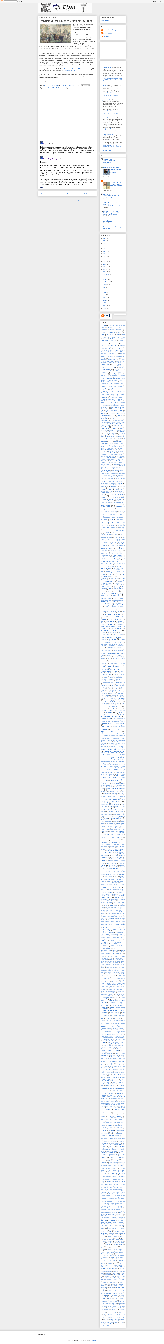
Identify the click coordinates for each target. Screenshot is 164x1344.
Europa (117, 635)
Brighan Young (111, 445)
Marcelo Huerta (107, 33)
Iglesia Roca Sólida (107, 786)
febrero (105, 300)
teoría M (116, 1271)
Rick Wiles (116, 1159)
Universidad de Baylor (119, 1301)
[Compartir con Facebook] (87, 85)
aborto (103, 325)
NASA (120, 935)
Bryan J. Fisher (105, 446)
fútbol (121, 671)
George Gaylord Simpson (107, 680)
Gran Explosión (119, 687)
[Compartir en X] (85, 85)
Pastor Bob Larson (106, 1031)
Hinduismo (121, 698)
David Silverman (115, 542)
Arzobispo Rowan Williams (115, 400)
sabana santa (116, 1165)
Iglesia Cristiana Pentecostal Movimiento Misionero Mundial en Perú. (113, 745)
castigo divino (110, 480)
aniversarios (116, 358)
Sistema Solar (109, 1242)
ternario (108, 1273)
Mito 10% (105, 905)
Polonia (116, 1124)
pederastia (105, 1113)
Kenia (102, 839)
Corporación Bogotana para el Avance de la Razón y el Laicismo (113, 522)
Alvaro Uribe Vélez (119, 348)
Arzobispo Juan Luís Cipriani (115, 393)
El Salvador (105, 603)
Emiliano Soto (104, 608)
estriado (114, 634)
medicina (109, 891)
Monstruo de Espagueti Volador (112, 927)
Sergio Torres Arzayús (114, 1234)
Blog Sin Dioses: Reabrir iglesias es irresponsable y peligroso (111, 146)
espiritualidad (120, 624)
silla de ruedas (119, 1239)
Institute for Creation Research (108, 796)
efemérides (48, 88)
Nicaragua (116, 948)
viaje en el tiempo (111, 1315)
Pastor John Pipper (108, 1063)
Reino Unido (118, 1144)
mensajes (114, 894)
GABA (102, 672)
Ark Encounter (117, 372)
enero (105, 302)
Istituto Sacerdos (108, 809)
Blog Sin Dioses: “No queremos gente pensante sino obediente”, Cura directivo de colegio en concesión (113, 94)
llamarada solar (115, 870)
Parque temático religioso (119, 1023)
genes (116, 676)
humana (120, 708)
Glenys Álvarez (105, 685)
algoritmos (103, 348)
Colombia (105, 506)
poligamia (103, 1124)
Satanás (118, 1227)
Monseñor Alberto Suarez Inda (109, 908)
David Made (120, 540)
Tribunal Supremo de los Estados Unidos (113, 1293)
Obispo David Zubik (114, 962)
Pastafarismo (104, 1026)
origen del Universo (111, 1000)
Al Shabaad (113, 337)
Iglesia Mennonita (114, 766)
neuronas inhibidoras (116, 945)
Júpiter (111, 836)
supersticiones (113, 1262)
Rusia (120, 1164)
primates (120, 1128)
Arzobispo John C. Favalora (116, 389)
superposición (104, 1262)
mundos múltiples (105, 934)
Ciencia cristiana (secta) (116, 496)
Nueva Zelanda (105, 953)
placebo (103, 1121)
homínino (112, 703)
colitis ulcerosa (116, 504)
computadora (114, 511)
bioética (114, 440)
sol (101, 1250)
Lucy (114, 871)
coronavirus (104, 520)
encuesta (113, 609)
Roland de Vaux (112, 1163)
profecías (111, 1130)
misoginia (122, 904)
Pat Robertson (107, 1109)
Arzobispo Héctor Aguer (107, 388)
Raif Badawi (110, 1140)
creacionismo (108, 529)
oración (105, 999)
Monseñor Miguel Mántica (107, 921)
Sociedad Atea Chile (112, 1246)
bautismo (114, 433)
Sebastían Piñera (118, 1230)
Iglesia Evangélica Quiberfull (112, 759)
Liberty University (119, 852)
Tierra (121, 1282)
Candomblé (103, 454)
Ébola (109, 591)
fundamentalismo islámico (109, 671)
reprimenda (115, 1149)
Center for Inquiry (105, 484)
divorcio (117, 583)
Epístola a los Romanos (116, 619)
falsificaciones (106, 652)
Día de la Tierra (105, 552)
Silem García (111, 1239)
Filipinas (103, 656)
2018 (105, 251)
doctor (123, 583)
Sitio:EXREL (122, 1242)
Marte (109, 881)
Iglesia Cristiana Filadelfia (114, 743)
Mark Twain (120, 879)
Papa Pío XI (108, 1020)
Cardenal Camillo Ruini (107, 459)
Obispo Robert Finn (106, 986)
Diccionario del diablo (120, 565)
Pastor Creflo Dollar (120, 1036)
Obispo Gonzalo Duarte (109, 966)
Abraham (112, 325)
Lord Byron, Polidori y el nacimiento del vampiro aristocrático (116, 184)
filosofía (109, 656)
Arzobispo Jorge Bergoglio (107, 391)
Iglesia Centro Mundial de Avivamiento (113, 734)
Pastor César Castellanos (114, 1034)
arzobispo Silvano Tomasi (109, 402)
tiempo (104, 1282)
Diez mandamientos (108, 566)
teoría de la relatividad (113, 1270)
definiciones (105, 543)
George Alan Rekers (106, 679)
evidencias (103, 639)
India (123, 791)
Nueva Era (120, 951)
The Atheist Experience (110, 211)
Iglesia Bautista (120, 723)
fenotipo (108, 655)
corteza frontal (119, 524)
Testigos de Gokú (107, 1274)
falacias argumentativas (119, 650)
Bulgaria (120, 446)
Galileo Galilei (107, 674)
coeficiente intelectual (118, 502)
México (117, 897)
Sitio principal (105, 20)
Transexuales (104, 1287)
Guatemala (104, 692)
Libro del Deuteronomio (111, 866)
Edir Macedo (112, 593)
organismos (120, 999)
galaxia (107, 672)
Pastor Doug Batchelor (113, 1042)
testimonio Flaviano (109, 1276)
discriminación (108, 581)
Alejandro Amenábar (107, 342)
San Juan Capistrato (108, 1219)
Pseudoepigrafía (118, 1133)
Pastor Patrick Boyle (117, 1080)
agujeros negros (105, 337)
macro (121, 873)
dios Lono (120, 572)
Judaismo (122, 831)
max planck (120, 889)
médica (102, 890)
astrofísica (119, 415)
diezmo (119, 566)
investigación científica (117, 803)
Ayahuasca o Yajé (120, 430)
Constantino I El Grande (119, 516)
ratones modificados (115, 1143)
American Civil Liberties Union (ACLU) (111, 351)
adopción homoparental (113, 331)
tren (104, 1290)
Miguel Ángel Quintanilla (106, 902)
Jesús (106, 818)
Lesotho (109, 849)
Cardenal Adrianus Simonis (116, 454)
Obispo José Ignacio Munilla (112, 973)
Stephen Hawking (106, 1254)
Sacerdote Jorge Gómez (110, 1182)
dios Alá (117, 569)
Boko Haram (104, 443)
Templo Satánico (117, 1265)
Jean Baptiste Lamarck (106, 814)
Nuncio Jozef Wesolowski (107, 955)
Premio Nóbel (119, 1127)
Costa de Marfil (121, 525)
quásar (120, 1136)
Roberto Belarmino (113, 1162)
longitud (123, 870)
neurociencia (104, 942)
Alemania (114, 343)
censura (119, 483)
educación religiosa (118, 596)
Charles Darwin (106, 489)
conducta (120, 512)
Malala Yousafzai (108, 876)
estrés (108, 634)
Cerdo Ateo (104, 486)
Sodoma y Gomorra (118, 1249)
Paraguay (110, 1021)
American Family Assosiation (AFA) (109, 353)
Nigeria (115, 950)
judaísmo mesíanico (110, 832)
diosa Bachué (104, 578)
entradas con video (112, 614)
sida (123, 1238)
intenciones (116, 798)
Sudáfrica (105, 1257)
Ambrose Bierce (107, 350)
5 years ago (116, 95)
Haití (120, 692)
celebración (119, 480)
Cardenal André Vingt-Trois (107, 456)
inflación (103, 794)
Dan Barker (108, 539)
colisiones (103, 504)
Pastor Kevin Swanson (116, 1068)
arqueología (114, 374)
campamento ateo (119, 451)
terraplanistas (115, 1273)
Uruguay (111, 1311)
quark (108, 1136)
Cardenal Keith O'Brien (116, 467)
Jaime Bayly (110, 811)
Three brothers (107, 162)
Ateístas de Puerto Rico (117, 419)
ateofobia (104, 420)
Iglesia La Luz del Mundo (110, 764)
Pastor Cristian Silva (120, 1037)
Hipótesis (106, 181)
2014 (105, 261)
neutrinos (122, 947)
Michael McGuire (114, 899)
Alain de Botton (121, 337)
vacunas (119, 1311)
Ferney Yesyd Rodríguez (110, 30)
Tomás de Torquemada (117, 1284)
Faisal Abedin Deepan (106, 650)
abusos (120, 327)
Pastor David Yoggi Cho (117, 1026)
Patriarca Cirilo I (120, 1109)
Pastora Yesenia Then (112, 1107)
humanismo (103, 710)
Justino (117, 836)
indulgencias (114, 793)
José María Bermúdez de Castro (115, 826)
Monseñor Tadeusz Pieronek (118, 926)
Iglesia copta (116, 738)
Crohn (113, 532)
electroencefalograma (106, 605)
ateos (111, 420)
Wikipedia (120, 1320)
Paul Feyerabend (108, 1111)
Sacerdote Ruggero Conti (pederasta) (111, 1207)
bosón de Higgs (119, 443)
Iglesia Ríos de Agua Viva (107, 785)
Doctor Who (106, 584)
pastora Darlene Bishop (112, 1101)
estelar (120, 632)
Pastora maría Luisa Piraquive (112, 1104)
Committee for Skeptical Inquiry (111, 509)
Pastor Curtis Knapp (107, 1039)
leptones (113, 847)
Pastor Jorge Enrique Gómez (114, 1064)
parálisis (117, 1021)
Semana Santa (120, 1233)
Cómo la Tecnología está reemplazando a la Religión (116, 170)
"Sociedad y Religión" (69, 70)
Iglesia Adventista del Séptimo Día (113, 715)
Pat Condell (122, 1107)
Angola (104, 358)
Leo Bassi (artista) (113, 846)
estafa (103, 632)
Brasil (102, 445)
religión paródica (115, 1148)
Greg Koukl (116, 688)
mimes (115, 903)
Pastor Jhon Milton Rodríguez (108, 1058)
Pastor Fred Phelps (113, 1050)
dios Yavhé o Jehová (113, 575)
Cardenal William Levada (109, 475)
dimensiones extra (118, 568)
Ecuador (116, 591)
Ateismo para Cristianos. (111, 167)
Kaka (108, 837)
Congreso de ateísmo (106, 516)
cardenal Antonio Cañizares (115, 457)
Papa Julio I (114, 1015)
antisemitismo (105, 364)
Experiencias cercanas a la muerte (111, 644)
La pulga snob (108, 220)
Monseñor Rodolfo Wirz (107, 924)
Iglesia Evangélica (118, 758)
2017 (105, 254)
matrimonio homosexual (110, 887)
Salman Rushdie (105, 1215)
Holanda (122, 700)
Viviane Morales (114, 1319)
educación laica (105, 597)
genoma (105, 677)
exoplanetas (107, 642)
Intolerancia (71, 88)
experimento (110, 647)
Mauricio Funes (112, 889)
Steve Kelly (105, 1255)
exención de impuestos (111, 640)
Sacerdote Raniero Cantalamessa (113, 1203)
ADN (102, 330)
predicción (103, 1127)
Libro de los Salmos (114, 862)
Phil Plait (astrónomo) (106, 1119)
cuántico (109, 534)
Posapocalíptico (107, 221)
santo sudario (113, 1225)
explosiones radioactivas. (107, 649)
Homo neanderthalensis (113, 704)
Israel (123, 808)
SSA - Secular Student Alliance (115, 1252)
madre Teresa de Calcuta (108, 874)
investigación (104, 803)
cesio (121, 488)
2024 (105, 238)
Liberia (121, 849)
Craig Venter (114, 527)
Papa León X (114, 1017)
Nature (109, 939)
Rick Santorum (107, 1159)
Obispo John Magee (112, 969)
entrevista (104, 616)
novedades (112, 951)
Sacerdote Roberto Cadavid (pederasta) (111, 1204)
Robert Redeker (111, 1160)
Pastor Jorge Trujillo (106, 1066)
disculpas (120, 581)
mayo (104, 292)
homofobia (113, 707)
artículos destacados (112, 375)
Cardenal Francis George (115, 462)
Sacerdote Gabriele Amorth (110, 1178)
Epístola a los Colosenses (109, 618)
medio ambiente (107, 892)
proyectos (113, 1132)
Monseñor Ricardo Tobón (115, 923)
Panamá (112, 1008)
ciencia (103, 496)
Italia (116, 809)
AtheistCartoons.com (115, 423)
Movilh (109, 931)
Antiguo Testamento (115, 362)
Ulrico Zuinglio (119, 1298)
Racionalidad (104, 1138)
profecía (103, 1130)
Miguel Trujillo (117, 902)
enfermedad (105, 611)
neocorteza (113, 940)
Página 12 (104, 1007)
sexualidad (103, 1238)
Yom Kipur (117, 1324)
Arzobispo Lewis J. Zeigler (107, 394)
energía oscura (121, 609)
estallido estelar (112, 632)
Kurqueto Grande (108, 117)
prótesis (105, 1132)
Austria (115, 428)
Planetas (118, 1121)
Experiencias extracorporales (108, 645)
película (103, 1114)
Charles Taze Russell (106, 491)
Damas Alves (117, 537)
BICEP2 (112, 438)
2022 (105, 241)
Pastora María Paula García (107, 1106)
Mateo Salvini (111, 885)
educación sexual (106, 598)
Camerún (110, 451)
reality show (109, 1144)
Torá (121, 1285)
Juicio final (120, 834)
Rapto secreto (113, 1141)
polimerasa (110, 1124)
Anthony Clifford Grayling (108, 361)
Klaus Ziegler (117, 839)
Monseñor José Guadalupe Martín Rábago (113, 915)
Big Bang (118, 438)
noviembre (106, 276)
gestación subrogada (108, 682)
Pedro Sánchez (118, 1113)
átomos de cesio (118, 425)
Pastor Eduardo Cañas (106, 1047)
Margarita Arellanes (110, 879)
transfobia (111, 1287)
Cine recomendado (113, 497)
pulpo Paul (118, 1135)
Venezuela (122, 1312)
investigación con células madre (110, 804)
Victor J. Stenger (121, 1315)
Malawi (116, 876)
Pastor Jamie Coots (113, 1055)
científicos (103, 497)
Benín (102, 436)
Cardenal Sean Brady (117, 470)
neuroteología (105, 947)
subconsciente (121, 1255)
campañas (104, 453)
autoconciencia (104, 430)
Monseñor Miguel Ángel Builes (115, 919)
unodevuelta (107, 67)
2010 (105, 272)
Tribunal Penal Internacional (116, 1292)
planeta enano (110, 1121)
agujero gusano (110, 335)
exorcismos (118, 642)
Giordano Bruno (120, 682)
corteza (112, 524)
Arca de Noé (118, 369)
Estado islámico (117, 628)
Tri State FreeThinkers (112, 1290)
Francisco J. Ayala (113, 663)
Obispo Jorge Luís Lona (113, 970)
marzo (105, 297)
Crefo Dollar (104, 530)
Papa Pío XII (116, 1020)
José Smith (114, 828)
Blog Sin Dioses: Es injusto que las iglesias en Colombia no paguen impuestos (112, 79)
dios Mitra (103, 574)
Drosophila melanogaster (116, 590)
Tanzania (103, 1263)
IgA (116, 714)
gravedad (103, 688)
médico (123, 890)
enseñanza (121, 613)
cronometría (120, 532)
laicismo (114, 843)
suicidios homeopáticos (119, 1258)
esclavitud (120, 621)
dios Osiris (110, 574)
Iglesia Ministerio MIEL (107, 772)
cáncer (120, 453)
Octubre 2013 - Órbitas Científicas (112, 206)
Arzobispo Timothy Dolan (117, 404)
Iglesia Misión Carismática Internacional (113, 776)
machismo (113, 873)
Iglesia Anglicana (106, 718)
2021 (105, 243)
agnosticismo (110, 334)
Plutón (123, 1121)
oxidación (103, 1003)
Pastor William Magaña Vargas (108, 1100)
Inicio (69, 194)
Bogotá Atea (118, 441)
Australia (103, 427)
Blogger (94, 1340)
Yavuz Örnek (104, 1324)
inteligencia (109, 798)
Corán (111, 519)
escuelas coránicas (111, 622)
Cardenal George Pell (106, 464)
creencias (119, 529)
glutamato (105, 687)
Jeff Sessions (111, 816)
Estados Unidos (109, 630)
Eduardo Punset (105, 595)
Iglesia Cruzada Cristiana (117, 746)
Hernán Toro (112, 698)
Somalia (107, 1251)
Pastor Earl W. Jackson (118, 1044)
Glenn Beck (119, 684)
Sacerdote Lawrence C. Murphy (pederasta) (112, 1190)
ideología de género (106, 714)
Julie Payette (104, 836)
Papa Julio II (122, 1015)
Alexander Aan (113, 345)
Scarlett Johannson (111, 1228)
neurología (104, 943)
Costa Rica (106, 527)
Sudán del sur (119, 1257)
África (102, 334)
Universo (114, 1309)
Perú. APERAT (111, 1117)
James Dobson (104, 813)
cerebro (113, 486)
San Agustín (114, 1217)
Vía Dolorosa (118, 1314)
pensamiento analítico (112, 1114)
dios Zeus (120, 576)
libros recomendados (115, 868)
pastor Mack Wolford (112, 1072)
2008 (105, 308)
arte (121, 373)
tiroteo (102, 1284)
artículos (103, 375)
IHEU (119, 790)
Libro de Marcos (111, 863)
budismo (114, 446)
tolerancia (108, 1284)
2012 (105, 267)
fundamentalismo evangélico (110, 669)
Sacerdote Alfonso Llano (111, 1167)
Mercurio (110, 895)
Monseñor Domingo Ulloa (107, 911)
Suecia (102, 1258)
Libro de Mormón (113, 865)
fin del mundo (118, 657)
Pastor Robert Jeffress (107, 1088)
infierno (121, 793)
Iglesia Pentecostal (116, 780)
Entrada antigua (89, 194)
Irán (106, 806)
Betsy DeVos (121, 436)
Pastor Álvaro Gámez (118, 1028)
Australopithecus (105, 428)
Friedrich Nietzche (116, 668)
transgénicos (111, 1288)
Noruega (105, 951)
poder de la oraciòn (118, 1122)
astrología (104, 417)
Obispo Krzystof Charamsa (118, 977)
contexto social (106, 517)
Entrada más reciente (46, 194)
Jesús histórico (105, 820)
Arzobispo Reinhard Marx (107, 399)
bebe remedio (121, 433)
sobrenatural (106, 1244)
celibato (103, 481)
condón (113, 513)
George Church (118, 679)
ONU (116, 997)
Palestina (105, 1008)
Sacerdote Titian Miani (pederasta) (109, 1212)
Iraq (111, 806)
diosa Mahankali (112, 580)
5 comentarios (71, 85)
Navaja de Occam (118, 939)
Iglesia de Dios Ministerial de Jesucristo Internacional (113, 748)
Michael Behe (104, 899)
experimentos (119, 647)
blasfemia (104, 441)
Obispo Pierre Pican (117, 981)
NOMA (123, 950)
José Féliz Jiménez (110, 823)
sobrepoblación (118, 1244)
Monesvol (120, 907)
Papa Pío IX (117, 1018)
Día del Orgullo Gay (117, 556)
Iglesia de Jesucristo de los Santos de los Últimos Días (113, 751)
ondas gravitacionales (108, 997)
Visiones (106, 1319)
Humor (109, 712)
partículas (119, 1025)
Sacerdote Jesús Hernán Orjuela (115, 1181)
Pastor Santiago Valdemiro (107, 1092)
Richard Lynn (113, 1157)
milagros (108, 904)
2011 (104, 269)
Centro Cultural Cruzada (117, 484)
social (102, 1246)
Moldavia (114, 907)
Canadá (112, 453)
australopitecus (117, 427)
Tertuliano (122, 1273)
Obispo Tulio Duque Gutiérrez (108, 991)
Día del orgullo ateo (105, 556)
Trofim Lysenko (114, 1295)
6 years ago (118, 146)
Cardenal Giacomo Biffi (119, 464)
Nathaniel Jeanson (105, 937)
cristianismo (120, 531)
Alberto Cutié (114, 340)
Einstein (121, 601)
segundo (112, 1233)
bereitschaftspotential (111, 436)
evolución (112, 639)
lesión (118, 847)
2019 (105, 248)
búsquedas (110, 448)
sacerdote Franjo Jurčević (118, 1176)
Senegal (105, 1234)
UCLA (121, 1296)
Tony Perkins (114, 1285)
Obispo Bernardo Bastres (107, 961)
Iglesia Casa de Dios (116, 729)
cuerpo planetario (105, 536)
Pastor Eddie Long (118, 1045)
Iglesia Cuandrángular (106, 748)
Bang (115, 431)
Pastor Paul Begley (105, 1082)
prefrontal (111, 1127)
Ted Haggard (105, 1265)
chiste (107, 494)
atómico (103, 425)
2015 (105, 259)
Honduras (103, 709)
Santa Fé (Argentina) (118, 1222)
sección (103, 1231)
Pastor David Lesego (120, 1039)
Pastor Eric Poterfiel (118, 1047)
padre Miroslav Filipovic (117, 1005)
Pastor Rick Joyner (111, 1085)
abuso (110, 327)
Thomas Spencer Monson (118, 1281)
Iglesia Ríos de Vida (120, 785)
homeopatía (104, 703)
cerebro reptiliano (112, 488)
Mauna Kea (103, 889)
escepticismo (110, 621)
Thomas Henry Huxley (119, 1279)
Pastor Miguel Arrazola (118, 1077)
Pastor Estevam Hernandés (108, 1048)
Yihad (110, 1324)
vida (104, 1317)
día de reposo (115, 552)
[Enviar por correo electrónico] (82, 85)
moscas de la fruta (111, 929)
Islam (109, 808)
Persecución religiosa (114, 1116)
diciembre (106, 274)
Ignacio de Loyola (111, 790)
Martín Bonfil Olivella (118, 881)
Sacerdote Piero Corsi (119, 1201)
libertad (102, 850)
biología (120, 440)
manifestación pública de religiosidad (109, 877)
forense (121, 660)
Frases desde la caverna (110, 666)
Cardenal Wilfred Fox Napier (118, 473)
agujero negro (119, 335)
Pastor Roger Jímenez (117, 1090)
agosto (105, 284)
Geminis (111, 676)
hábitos (113, 692)
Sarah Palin (111, 1227)
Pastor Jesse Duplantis (117, 1056)
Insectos (120, 794)
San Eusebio (122, 1217)
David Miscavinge (105, 542)
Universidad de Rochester (115, 1304)
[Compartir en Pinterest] (89, 85)
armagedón (104, 374)
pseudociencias (105, 1133)
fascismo (103, 653)
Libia (107, 854)
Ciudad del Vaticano (115, 499)
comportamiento (105, 511)
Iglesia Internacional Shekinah (118, 763)
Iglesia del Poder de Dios (113, 756)
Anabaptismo (110, 356)
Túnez (108, 1296)
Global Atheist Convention (118, 685)
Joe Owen (116, 821)
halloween (104, 693)
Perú (102, 1117)
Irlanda (116, 806)
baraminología (106, 433)
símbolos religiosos (106, 1241)
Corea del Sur (119, 519)
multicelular (120, 932)
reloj (122, 1148)
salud (113, 1215)
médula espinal (105, 894)
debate (123, 542)
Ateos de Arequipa (119, 420)
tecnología (110, 1263)
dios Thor (111, 569)
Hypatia (120, 712)
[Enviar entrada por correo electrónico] (78, 85)
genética (122, 676)
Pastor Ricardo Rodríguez (108, 1084)
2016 (105, 256)
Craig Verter (122, 527)
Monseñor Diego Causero (116, 910)
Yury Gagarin (106, 1325)
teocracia (103, 1266)
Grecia (109, 688)
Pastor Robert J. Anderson (116, 1087)
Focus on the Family (112, 660)
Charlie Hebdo (105, 492)
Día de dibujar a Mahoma (113, 547)
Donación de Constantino (117, 584)
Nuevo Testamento (116, 953)
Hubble (112, 709)
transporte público (120, 1288)
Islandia (117, 808)
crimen (111, 530)
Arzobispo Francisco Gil (117, 383)
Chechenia (113, 492)
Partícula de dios (109, 1025)
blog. (111, 441)
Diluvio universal (106, 568)
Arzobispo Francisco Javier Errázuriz (111, 385)
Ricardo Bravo (112, 1155)
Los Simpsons (106, 871)
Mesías (115, 895)
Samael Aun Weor (105, 1217)
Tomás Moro (104, 1285)
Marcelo (105, 85)
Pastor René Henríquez (117, 1082)
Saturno (103, 1228)
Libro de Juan (114, 858)
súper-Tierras (112, 1260)
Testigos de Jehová (119, 1274)
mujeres (111, 932)
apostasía (112, 367)
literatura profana (105, 870)
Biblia (105, 438)
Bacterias (110, 431)
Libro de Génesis (116, 857)
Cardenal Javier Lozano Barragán (110, 465)
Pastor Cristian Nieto (108, 1037)
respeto (117, 1154)
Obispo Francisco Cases (119, 964)
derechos (113, 544)
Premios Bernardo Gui (108, 1129)
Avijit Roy (112, 430)
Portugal (109, 1125)
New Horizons (106, 948)
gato (116, 674)
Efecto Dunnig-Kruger (106, 600)
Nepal (120, 940)
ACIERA (112, 329)
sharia (117, 1238)
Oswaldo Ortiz (113, 1002)
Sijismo (104, 1239)
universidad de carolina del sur (110, 1303)
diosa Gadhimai (115, 578)
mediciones (116, 890)
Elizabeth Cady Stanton (110, 606)
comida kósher (119, 508)
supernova (120, 1260)
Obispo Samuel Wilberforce (115, 989)
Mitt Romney (113, 905)
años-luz (112, 365)
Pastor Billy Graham (118, 1029)
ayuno (104, 431)
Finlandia (103, 658)
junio (104, 289)
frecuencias (104, 668)
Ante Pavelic (122, 359)
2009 (105, 306)
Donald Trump (105, 586)
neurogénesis (118, 942)
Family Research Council (117, 652)
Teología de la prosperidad (109, 1268)
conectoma (103, 514)
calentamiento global (107, 449)
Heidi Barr (119, 696)
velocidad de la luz (112, 1312)
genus (111, 677)
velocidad (103, 1312)
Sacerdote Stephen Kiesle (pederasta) (111, 1211)
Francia (103, 663)
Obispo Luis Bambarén (108, 978)
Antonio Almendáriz (117, 364)
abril (104, 295)
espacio (103, 624)
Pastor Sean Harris (109, 1093)
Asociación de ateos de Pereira (114, 410)
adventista (103, 332)
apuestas (120, 367)
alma (109, 348)
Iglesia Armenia (115, 721)
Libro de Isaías (104, 858)
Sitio (116, 1242)
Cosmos (112, 525)
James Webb (114, 813)
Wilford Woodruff (105, 1322)
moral (102, 929)
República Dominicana (108, 1152)
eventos (118, 637)
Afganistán (112, 332)
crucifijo (103, 534)
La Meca (112, 840)
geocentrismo (119, 677)
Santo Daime (104, 1225)
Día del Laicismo (117, 555)
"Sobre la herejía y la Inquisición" (73, 69)
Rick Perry (122, 1157)
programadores (121, 1130)
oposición (122, 997)
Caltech (117, 449)
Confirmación (112, 514)
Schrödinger (122, 1228)
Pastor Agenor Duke (106, 1028)
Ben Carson (113, 435)
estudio (121, 634)
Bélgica (105, 435)
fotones (103, 661)
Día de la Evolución (116, 550)
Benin (121, 435)
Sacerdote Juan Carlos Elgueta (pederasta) (112, 1189)
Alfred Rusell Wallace (117, 347)
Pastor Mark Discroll (114, 1075)
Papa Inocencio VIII (114, 1013)
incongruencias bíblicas (113, 791)
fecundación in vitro (113, 653)
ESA (102, 621)
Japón (121, 813)
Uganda (110, 1298)
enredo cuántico (111, 612)
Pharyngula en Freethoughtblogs (109, 159)
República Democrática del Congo (114, 1151)
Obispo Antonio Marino (112, 956)
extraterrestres (119, 649)
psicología (103, 1135)
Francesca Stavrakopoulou (115, 661)
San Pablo (112, 1220)
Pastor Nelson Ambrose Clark (110, 1079)
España (109, 624)
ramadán (105, 1141)
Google (111, 687)
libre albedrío (114, 854)
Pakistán (111, 1007)
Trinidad (105, 1295)
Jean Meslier (117, 814)
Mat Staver (109, 884)
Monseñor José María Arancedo (109, 916)
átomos (109, 425)
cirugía (104, 499)
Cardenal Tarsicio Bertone (109, 472)
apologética (103, 367)
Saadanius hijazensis (106, 1165)
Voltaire (123, 1319)
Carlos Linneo (110, 478)
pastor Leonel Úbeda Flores (108, 1069)
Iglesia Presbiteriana (117, 783)
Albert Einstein (114, 339)
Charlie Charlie (118, 491)
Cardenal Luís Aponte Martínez (109, 468)
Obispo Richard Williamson (115, 984)
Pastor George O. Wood (113, 1052)
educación (116, 595)
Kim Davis (109, 839)
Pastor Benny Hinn (105, 1029)
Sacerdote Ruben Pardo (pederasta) (111, 1206)
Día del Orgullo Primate (109, 558)
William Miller (114, 1322)
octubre (105, 279)
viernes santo (110, 1317)
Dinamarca (103, 569)
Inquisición (64, 88)
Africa (119, 332)
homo (118, 703)
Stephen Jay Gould (120, 1254)
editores (121, 593)
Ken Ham (120, 837)
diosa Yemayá (121, 580)
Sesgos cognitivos (112, 1236)
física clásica (116, 658)
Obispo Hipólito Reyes (111, 967)
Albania (105, 338)
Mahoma (122, 874)
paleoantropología (120, 1007)
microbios (120, 900)
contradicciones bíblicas (117, 517)
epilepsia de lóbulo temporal (117, 616)
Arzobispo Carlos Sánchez (115, 380)
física (109, 658)
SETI (121, 1236)
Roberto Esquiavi (108, 134)
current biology (115, 536)
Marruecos (103, 881)
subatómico (113, 1255)
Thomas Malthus (106, 1281)
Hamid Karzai (112, 693)
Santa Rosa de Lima (106, 1223)
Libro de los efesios (114, 860)
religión (110, 1146)
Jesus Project (116, 820)
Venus (104, 1314)
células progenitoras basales (108, 483)
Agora (118, 334)
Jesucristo (121, 816)
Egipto (113, 601)
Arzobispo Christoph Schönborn (109, 381)
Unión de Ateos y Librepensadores (109, 1300)
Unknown (106, 36)
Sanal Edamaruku (106, 1222)
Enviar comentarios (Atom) (71, 200)
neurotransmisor (114, 947)
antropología (104, 365)
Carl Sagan (104, 476)
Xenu (121, 1322)
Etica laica (110, 635)
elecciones (118, 603)
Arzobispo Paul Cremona (116, 397)
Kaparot (113, 837)
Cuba (121, 534)
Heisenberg (103, 698)
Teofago (112, 1266)
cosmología (104, 525)
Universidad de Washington (108, 1306)
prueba (120, 1132)
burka (102, 448)
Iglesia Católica (56, 88)
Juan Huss (117, 829)
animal (109, 358)
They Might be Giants (106, 1279)
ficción (120, 655)
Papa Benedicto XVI (110, 1010)
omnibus (116, 995)
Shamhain (110, 1238)
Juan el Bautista (109, 829)
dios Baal (108, 571)
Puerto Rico (111, 1135)
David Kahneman (110, 540)
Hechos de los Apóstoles (117, 695)
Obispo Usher (121, 991)
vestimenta (110, 1314)
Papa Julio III (106, 1017)
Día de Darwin (113, 547)
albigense (120, 340)
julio (104, 287)
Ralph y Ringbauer (120, 1140)
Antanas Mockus (112, 359)
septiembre (106, 282)
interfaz (123, 798)
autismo (121, 428)
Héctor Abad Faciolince (107, 696)
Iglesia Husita (106, 763)
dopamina (116, 586)
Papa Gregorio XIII (115, 1012)
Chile (120, 492)
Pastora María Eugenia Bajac (118, 1103)
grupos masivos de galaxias (115, 690)
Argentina (104, 372)
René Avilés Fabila (105, 1149)
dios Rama (117, 574)
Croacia (107, 532)
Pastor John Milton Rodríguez (116, 1061)
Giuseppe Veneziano (109, 684)
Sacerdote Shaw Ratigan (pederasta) (111, 1209)
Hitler (115, 700)
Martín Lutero (115, 882)
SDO (110, 1230)
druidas (103, 591)
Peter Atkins (120, 1117)
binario (107, 440)
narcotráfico (113, 935)
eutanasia (109, 637)
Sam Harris (120, 1215)
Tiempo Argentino (113, 1282)
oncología (122, 995)
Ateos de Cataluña (105, 422)
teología (119, 1266)
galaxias (113, 672)
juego (113, 834)
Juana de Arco (113, 831)
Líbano (115, 849)
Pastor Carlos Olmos (111, 1032)
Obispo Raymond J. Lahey (108, 983)
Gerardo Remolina (120, 680)
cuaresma (115, 534)
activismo (118, 329)
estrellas (103, 634)
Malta (121, 876)
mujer (104, 932)
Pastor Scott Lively (120, 1092)
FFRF (114, 655)
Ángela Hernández (120, 356)
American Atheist (118, 350)
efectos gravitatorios (118, 600)
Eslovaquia (120, 622)
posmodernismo (118, 1125)
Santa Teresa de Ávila (118, 1223)
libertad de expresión (114, 850)
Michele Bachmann (111, 900)
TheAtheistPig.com (117, 1278)
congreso (120, 514)
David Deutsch (116, 539)
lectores (108, 844)
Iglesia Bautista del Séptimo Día (111, 724)
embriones (120, 606)
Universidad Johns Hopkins (115, 1307)
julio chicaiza (107, 100)
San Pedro (120, 1220)
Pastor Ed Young (107, 1045)
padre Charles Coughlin (113, 1003)
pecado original (118, 1111)
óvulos (121, 1002)
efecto (121, 598)
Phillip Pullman (118, 1119)
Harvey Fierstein (105, 695)
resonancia (110, 1154)
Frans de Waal (118, 665)
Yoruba (123, 1324)
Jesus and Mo (116, 818)
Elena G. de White (119, 605)
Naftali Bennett (104, 935)
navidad (103, 940)
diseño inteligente (106, 583)
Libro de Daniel (114, 855)
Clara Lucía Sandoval (107, 500)
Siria (102, 1243)
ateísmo (104, 419)
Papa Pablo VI (109, 1018)
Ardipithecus (119, 370)
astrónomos (120, 417)
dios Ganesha (116, 571)
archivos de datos (106, 370)
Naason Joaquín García (117, 934)
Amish (118, 354)
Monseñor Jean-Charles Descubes (116, 913)
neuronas (114, 943)
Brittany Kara (120, 445)
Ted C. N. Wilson (119, 1263)
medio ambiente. (119, 892)
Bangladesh (121, 431)
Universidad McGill (105, 1309)
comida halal (110, 508)
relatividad (103, 1146)
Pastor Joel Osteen (111, 1060)
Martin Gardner (104, 882)
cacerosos (119, 448)
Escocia (103, 622)
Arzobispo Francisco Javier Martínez (111, 386)
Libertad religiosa (106, 852)
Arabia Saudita (105, 369)
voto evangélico (106, 1320)
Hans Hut (120, 693)
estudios (103, 635)
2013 (105, 264)
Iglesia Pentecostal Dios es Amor (110, 782)
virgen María (121, 1317)
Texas (118, 1276)
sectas (109, 1231)
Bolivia (111, 443)
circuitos (123, 497)
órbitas (113, 999)
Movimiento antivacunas (119, 931)
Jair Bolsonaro (119, 811)
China (102, 494)
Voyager (114, 1320)
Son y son (114, 1251)
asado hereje (104, 405)
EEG (116, 598)
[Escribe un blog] (84, 85)
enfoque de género (115, 611)
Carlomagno (112, 476)
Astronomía (112, 417)
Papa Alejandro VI (120, 1008)
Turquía (115, 1297)
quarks (114, 1136)
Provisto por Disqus (107, 150)
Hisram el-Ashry (108, 700)
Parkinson (108, 1023)
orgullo (102, 1000)
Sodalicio (109, 1249)
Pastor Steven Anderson (116, 1095)
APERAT (119, 366)
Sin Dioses (106, 194)
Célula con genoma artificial (116, 481)
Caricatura (120, 475)
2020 (105, 246)
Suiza (104, 1260)
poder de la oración (107, 1122)
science (105, 1230)
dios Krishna (112, 573)
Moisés (108, 907)
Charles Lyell (119, 489)
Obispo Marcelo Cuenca (113, 980)
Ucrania (103, 1298)
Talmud (121, 1262)
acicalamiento (104, 329)
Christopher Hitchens (117, 494)
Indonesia (106, 793)
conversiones (104, 519)
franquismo (109, 665)
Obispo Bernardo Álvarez (116, 959)
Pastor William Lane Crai (117, 1098)
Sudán (112, 1257)
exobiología (122, 640)
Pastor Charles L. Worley (107, 1036)
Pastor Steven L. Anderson (109, 1096)
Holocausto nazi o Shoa (112, 701)
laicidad (104, 843)
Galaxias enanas (121, 672)
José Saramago (105, 828)
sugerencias (109, 1258)
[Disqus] (67, 115)
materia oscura (119, 885)
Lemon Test (116, 844)
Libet (102, 854)
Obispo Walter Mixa (109, 992)
